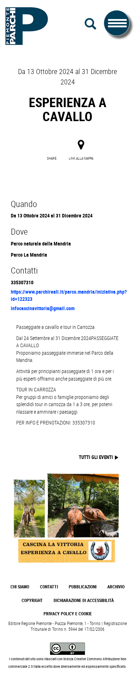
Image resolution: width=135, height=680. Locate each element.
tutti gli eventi (96, 457)
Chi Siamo (19, 587)
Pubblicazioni (82, 587)
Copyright (32, 600)
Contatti (49, 587)
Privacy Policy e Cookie (68, 614)
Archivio (116, 587)
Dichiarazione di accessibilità (84, 600)
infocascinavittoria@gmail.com (43, 308)
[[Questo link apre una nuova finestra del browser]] (67, 648)
